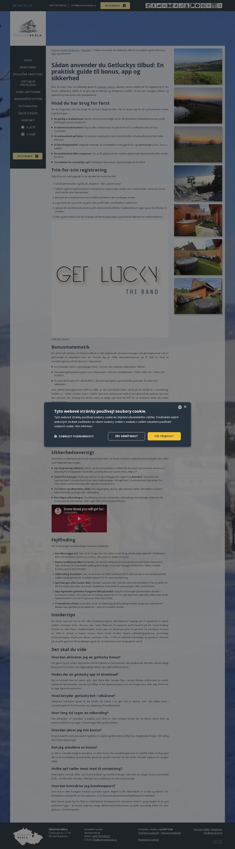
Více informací (83, 426)
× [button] (185, 406)
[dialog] (117, 424)
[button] (74, 436)
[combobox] (180, 407)
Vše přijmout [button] (164, 436)
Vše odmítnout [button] (126, 436)
